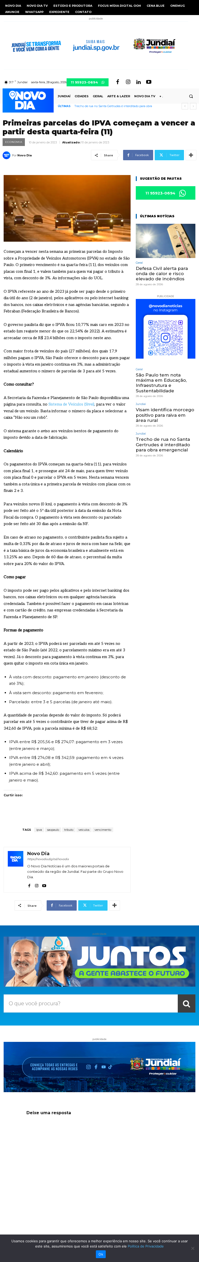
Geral (139, 262)
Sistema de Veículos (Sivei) (71, 404)
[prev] (185, 106)
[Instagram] (128, 82)
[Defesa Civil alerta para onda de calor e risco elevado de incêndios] (165, 241)
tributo (68, 830)
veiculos (84, 830)
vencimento (103, 830)
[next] (193, 106)
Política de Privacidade (146, 1246)
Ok (100, 1254)
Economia (13, 142)
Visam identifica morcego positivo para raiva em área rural (165, 415)
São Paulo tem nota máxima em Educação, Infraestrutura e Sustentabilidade (161, 382)
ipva (39, 830)
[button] (191, 96)
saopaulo (53, 830)
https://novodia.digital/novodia (48, 859)
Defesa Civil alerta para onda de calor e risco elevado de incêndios (162, 274)
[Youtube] (149, 82)
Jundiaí (141, 404)
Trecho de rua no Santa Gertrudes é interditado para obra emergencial (163, 444)
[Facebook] (118, 82)
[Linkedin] (138, 82)
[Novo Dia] (7, 155)
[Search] (186, 1003)
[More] (191, 155)
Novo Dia (24, 155)
